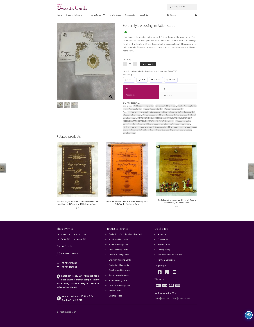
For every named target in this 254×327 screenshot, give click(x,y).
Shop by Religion (74, 15)
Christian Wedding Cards (165, 106)
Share (171, 79)
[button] (111, 63)
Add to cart (148, 64)
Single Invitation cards (119, 275)
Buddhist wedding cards (143, 106)
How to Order (115, 15)
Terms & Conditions (167, 259)
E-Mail (157, 79)
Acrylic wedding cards (118, 239)
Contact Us (130, 15)
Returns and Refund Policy (170, 254)
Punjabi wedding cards (174, 109)
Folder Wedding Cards (187, 106)
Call (142, 79)
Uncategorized (115, 295)
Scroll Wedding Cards (118, 280)
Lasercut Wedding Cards (119, 285)
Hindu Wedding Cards (132, 109)
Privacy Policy (164, 249)
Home (59, 15)
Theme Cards (95, 15)
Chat (130, 79)
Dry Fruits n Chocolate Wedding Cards (125, 234)
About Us (144, 15)
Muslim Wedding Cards (153, 109)
